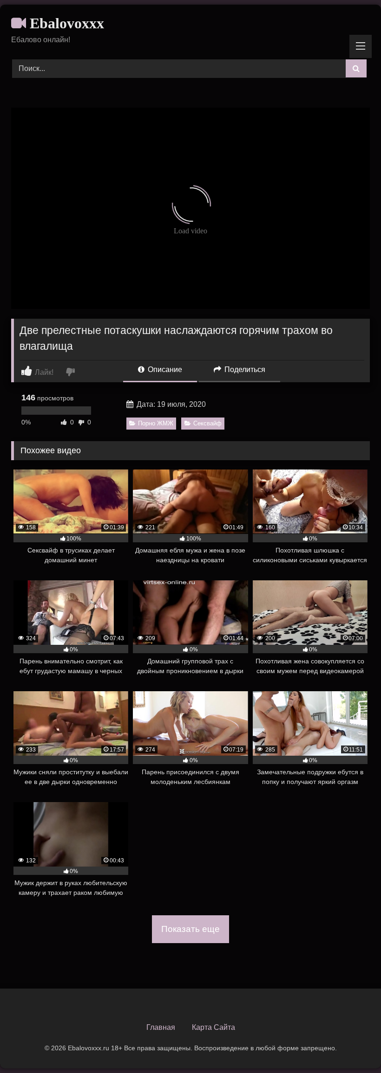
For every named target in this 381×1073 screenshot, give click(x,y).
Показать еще (190, 929)
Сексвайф (207, 423)
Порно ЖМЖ (155, 423)
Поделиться (244, 369)
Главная (160, 1027)
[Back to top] (352, 1045)
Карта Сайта (213, 1027)
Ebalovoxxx (65, 23)
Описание (164, 369)
